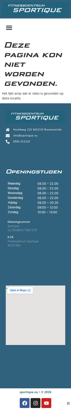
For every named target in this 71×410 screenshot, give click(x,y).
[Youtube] (46, 403)
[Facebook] (25, 403)
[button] (9, 27)
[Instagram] (35, 403)
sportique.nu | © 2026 (35, 392)
